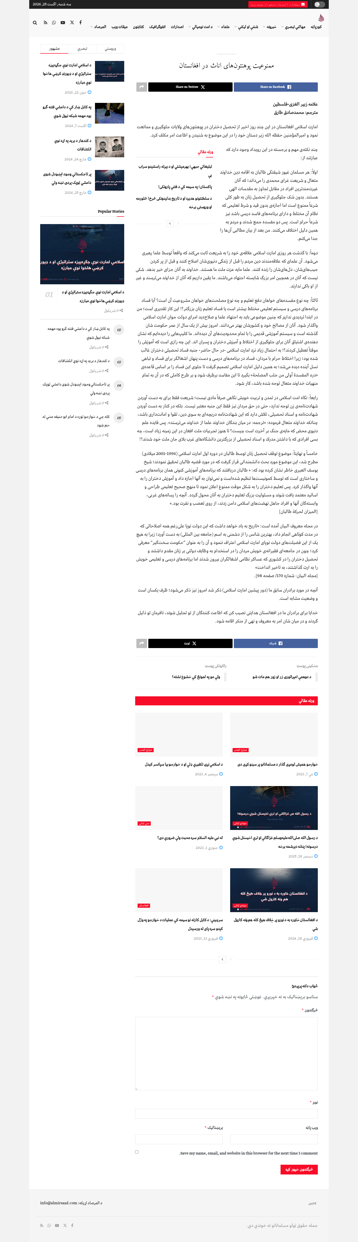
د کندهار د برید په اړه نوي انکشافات (84, 361)
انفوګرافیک (157, 26)
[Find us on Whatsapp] (54, 23)
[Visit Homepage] (321, 18)
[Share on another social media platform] (141, 87)
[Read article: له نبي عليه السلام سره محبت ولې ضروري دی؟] (179, 808)
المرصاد (100, 26)
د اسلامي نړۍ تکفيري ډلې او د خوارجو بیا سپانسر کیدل (184, 764)
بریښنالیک (213, 1127)
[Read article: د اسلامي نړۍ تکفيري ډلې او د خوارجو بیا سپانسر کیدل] (179, 735)
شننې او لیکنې (248, 26)
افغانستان (144, 906)
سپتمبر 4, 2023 (207, 774)
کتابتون (138, 26)
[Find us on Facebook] (80, 23)
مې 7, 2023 (305, 774)
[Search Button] (35, 23)
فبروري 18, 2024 (301, 938)
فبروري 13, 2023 (206, 938)
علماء (225, 26)
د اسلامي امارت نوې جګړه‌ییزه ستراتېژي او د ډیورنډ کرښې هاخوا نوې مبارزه (67, 73)
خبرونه (271, 26)
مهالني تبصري (295, 26)
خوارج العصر (240, 750)
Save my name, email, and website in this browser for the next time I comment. (248, 1153)
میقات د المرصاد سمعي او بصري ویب (276, 4)
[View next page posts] (170, 223)
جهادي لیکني (240, 823)
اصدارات (177, 26)
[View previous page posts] (178, 223)
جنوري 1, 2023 (207, 847)
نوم (314, 1102)
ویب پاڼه (312, 1127)
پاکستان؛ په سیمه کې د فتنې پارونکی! (185, 186)
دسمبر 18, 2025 (301, 856)
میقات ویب (120, 26)
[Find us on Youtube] (63, 23)
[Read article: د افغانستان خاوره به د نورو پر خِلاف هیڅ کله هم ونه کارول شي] (274, 890)
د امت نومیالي (202, 26)
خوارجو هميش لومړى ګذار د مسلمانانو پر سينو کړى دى (277, 764)
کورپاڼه (316, 26)
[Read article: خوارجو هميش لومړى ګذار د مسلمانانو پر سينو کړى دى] (274, 735)
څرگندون (309, 1010)
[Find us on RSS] (45, 23)
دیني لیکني (144, 823)
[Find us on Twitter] (72, 23)
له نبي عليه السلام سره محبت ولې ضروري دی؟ (190, 837)
